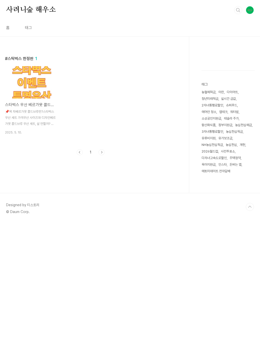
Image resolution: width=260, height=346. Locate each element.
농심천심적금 (234, 131)
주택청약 (235, 158)
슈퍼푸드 (231, 105)
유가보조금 (225, 138)
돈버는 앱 (235, 164)
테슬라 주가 (231, 118)
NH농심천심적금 (212, 145)
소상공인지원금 (211, 118)
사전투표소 (228, 151)
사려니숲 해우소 (31, 9)
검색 (238, 10)
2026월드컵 (210, 151)
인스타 (222, 164)
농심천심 (231, 145)
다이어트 (232, 92)
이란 (221, 92)
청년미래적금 (210, 99)
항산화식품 (209, 125)
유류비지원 (209, 138)
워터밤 (234, 112)
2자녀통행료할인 (212, 105)
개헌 (242, 145)
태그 (28, 27)
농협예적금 (209, 92)
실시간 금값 (228, 99)
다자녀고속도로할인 (214, 158)
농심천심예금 (243, 125)
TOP (250, 207)
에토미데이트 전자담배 (216, 171)
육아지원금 (209, 164)
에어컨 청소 (209, 112)
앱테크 (223, 112)
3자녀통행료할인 (212, 131)
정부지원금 (225, 125)
